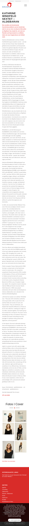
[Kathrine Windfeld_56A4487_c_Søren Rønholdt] (20, 447)
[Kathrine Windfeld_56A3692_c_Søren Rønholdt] (8, 428)
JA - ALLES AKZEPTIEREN (14, 520)
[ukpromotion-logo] (12, 5)
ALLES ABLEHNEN (10, 523)
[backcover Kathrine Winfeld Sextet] (20, 416)
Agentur (4, 487)
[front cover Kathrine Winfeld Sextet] (8, 416)
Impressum (11, 1)
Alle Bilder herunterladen (8, 461)
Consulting (4, 489)
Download (4, 412)
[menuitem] (25, 5)
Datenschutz (18, 1)
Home (3, 495)
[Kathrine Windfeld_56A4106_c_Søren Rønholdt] (20, 431)
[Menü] (25, 5)
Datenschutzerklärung (14, 516)
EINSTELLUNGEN (20, 523)
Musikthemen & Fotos (7, 501)
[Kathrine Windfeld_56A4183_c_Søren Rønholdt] (8, 449)
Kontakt (4, 499)
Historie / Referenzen (7, 493)
